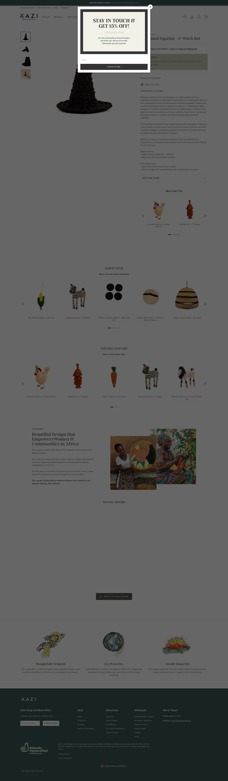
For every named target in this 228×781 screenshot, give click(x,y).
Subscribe (114, 67)
